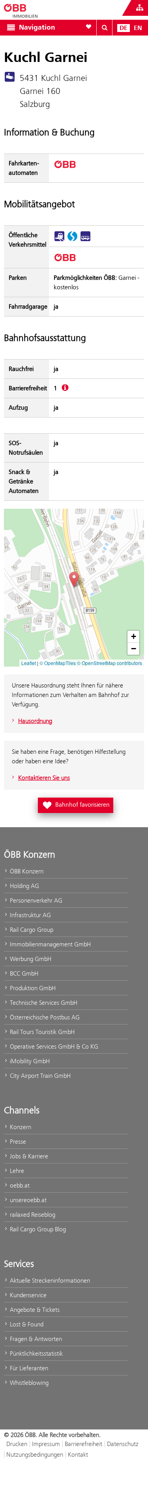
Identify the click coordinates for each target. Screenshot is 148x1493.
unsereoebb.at (27, 1200)
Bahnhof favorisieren (77, 804)
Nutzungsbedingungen (34, 1454)
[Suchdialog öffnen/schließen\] (104, 28)
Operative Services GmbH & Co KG (53, 1046)
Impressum (46, 1444)
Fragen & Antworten (35, 1339)
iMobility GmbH (29, 1061)
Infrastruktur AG (29, 915)
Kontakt (78, 1454)
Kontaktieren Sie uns (44, 777)
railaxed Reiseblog (31, 1214)
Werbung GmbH (29, 959)
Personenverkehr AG (35, 900)
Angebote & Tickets (34, 1309)
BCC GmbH (23, 973)
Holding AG (23, 886)
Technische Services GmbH (42, 1002)
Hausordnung (35, 721)
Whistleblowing (28, 1382)
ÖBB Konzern (25, 871)
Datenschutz (123, 1444)
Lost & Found (25, 1324)
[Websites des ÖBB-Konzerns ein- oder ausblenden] (139, 8)
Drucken (16, 1444)
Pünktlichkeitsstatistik (35, 1353)
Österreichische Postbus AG (44, 1017)
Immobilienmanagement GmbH (49, 944)
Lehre (16, 1171)
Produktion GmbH (32, 988)
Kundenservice (27, 1295)
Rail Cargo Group (30, 929)
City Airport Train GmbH (39, 1075)
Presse (17, 1141)
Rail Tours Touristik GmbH (41, 1032)
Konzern (19, 1127)
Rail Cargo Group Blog (37, 1229)
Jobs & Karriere (28, 1156)
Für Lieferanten (28, 1368)
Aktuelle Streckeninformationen (49, 1280)
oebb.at (19, 1185)
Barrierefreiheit (83, 1444)
